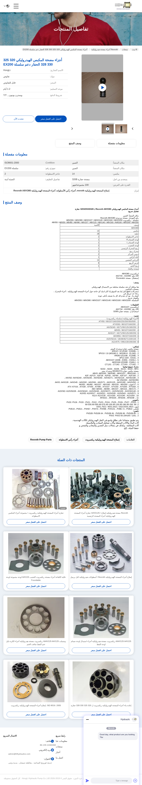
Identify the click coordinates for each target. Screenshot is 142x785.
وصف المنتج (75, 143)
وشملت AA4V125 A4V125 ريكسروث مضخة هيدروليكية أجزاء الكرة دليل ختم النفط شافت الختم (36, 642)
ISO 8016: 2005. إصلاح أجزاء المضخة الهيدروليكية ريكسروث (36, 705)
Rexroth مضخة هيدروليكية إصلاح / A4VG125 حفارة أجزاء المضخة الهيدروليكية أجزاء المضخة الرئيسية (101, 514)
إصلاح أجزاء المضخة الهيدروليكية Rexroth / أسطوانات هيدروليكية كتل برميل (101, 577)
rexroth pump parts (41, 439)
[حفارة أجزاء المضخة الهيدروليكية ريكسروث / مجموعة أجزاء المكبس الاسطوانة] (36, 489)
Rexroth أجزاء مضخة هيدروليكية (104, 49)
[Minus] (87, 719)
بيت (133, 49)
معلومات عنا (61, 741)
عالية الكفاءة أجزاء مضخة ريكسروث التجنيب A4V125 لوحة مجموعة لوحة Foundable (36, 578)
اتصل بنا (59, 758)
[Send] (87, 781)
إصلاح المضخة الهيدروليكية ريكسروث (102, 439)
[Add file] (135, 781)
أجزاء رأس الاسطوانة (68, 439)
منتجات (125, 49)
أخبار (58, 752)
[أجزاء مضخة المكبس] (102, 87)
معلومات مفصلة (116, 143)
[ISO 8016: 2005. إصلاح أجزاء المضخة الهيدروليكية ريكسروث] (36, 681)
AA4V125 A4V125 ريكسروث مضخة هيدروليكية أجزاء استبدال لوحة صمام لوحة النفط (101, 642)
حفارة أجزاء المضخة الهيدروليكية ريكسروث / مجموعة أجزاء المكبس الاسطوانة (36, 514)
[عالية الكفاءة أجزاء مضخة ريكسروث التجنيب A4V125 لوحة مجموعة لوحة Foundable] (36, 553)
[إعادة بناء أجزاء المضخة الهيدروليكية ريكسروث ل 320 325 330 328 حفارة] (101, 681)
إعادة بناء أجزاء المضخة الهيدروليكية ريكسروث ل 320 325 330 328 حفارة (101, 705)
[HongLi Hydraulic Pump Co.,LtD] (123, 6)
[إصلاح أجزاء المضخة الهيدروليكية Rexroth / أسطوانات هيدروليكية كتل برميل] (101, 553)
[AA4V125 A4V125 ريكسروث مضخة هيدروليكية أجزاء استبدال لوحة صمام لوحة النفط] (101, 617)
